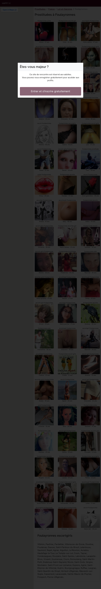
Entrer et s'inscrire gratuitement (50, 91)
